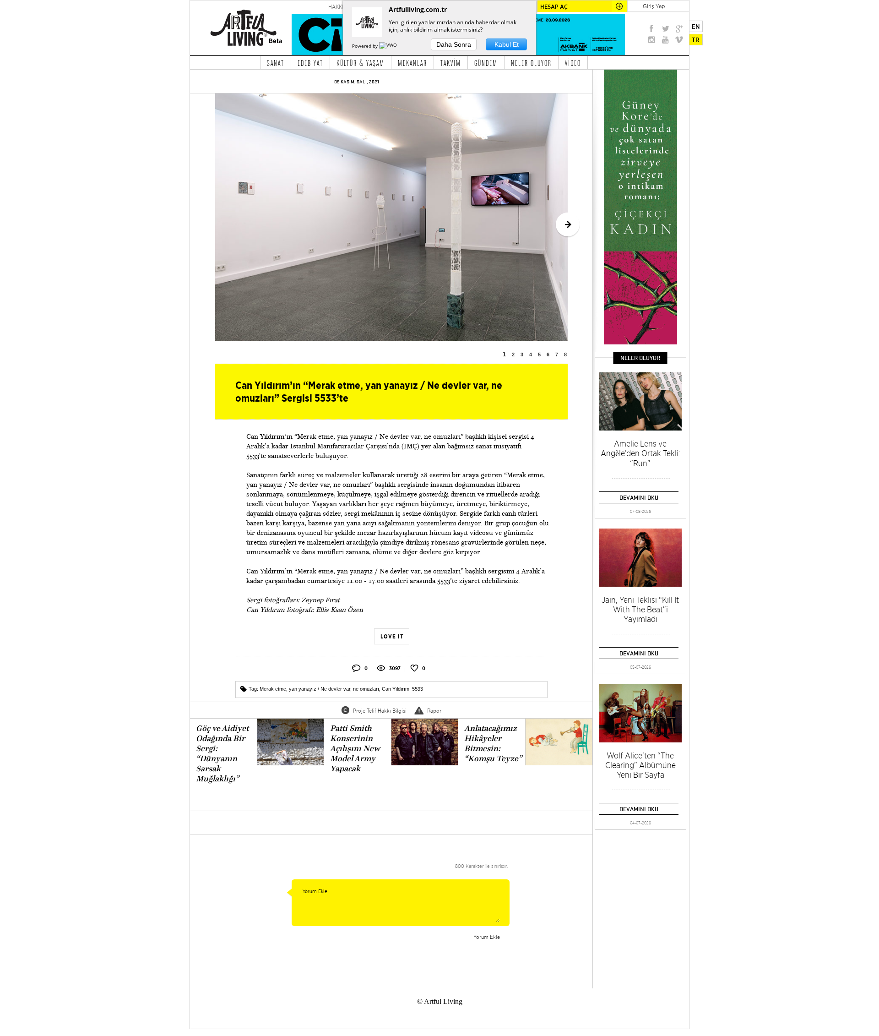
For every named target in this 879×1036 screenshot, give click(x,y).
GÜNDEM (486, 63)
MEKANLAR (412, 63)
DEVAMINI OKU (638, 497)
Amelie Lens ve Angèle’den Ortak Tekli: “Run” (640, 453)
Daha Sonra (453, 44)
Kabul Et (506, 44)
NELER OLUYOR (531, 63)
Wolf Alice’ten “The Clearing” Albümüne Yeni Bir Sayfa (640, 765)
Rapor (434, 710)
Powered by (365, 46)
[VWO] (388, 46)
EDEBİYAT (310, 63)
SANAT (275, 63)
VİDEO (573, 63)
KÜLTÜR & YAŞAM (360, 63)
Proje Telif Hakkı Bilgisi (380, 710)
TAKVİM (450, 63)
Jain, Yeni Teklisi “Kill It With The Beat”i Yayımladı (640, 609)
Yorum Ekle (486, 936)
